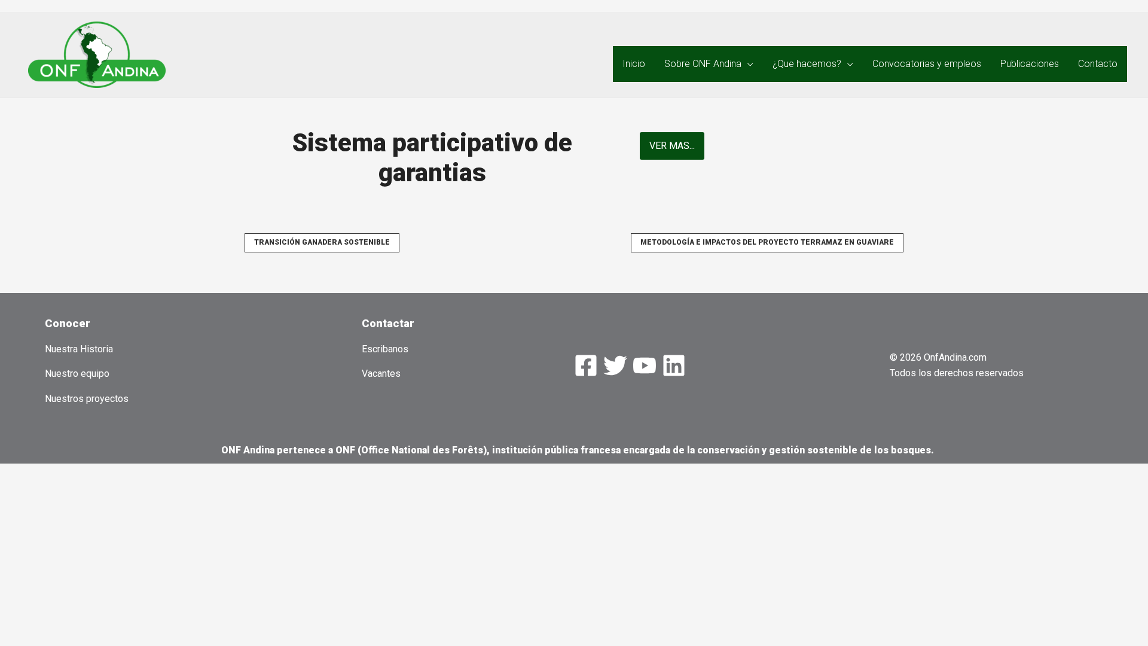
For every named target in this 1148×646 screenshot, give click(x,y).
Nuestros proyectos (87, 398)
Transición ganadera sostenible (322, 242)
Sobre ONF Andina (702, 63)
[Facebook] (586, 365)
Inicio (633, 63)
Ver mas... (672, 145)
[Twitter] (615, 365)
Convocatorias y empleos (926, 63)
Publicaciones (1029, 63)
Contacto (1098, 63)
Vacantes (381, 373)
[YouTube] (645, 365)
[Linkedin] (674, 365)
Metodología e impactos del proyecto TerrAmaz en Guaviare (767, 242)
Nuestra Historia (79, 349)
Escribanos (385, 349)
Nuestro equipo (77, 373)
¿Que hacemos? (807, 63)
